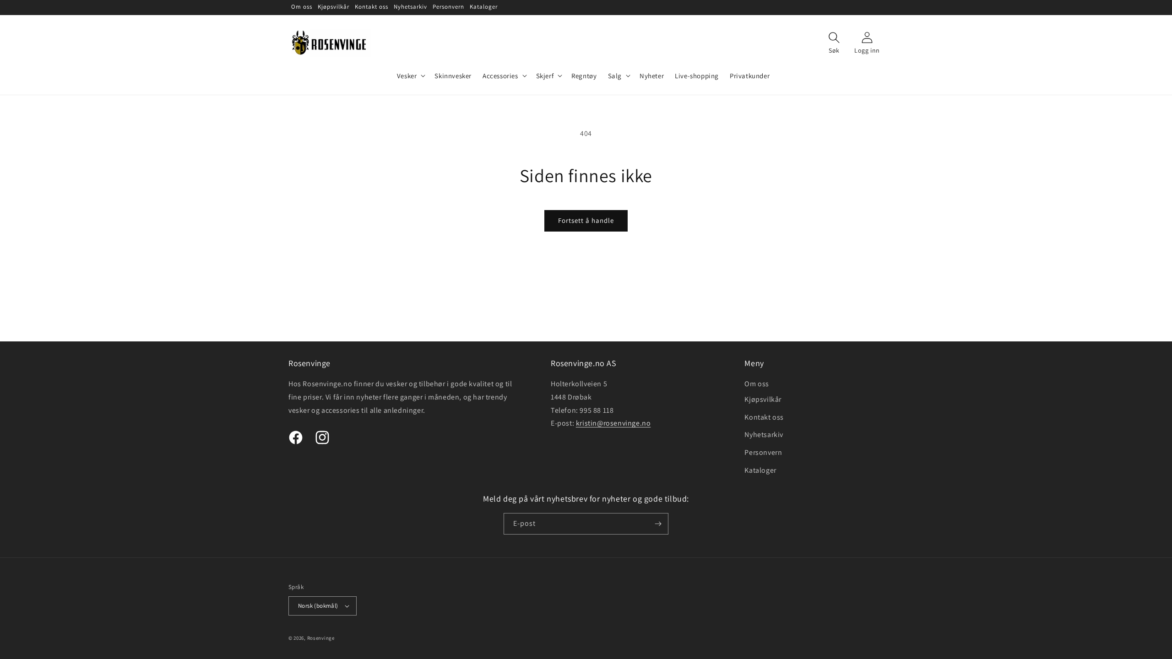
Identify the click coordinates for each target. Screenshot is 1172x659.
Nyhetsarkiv (763, 434)
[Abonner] (658, 524)
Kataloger (760, 470)
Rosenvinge (321, 638)
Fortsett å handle (586, 220)
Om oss (756, 384)
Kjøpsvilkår (762, 399)
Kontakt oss (764, 417)
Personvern (763, 452)
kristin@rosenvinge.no (613, 423)
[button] (410, 76)
